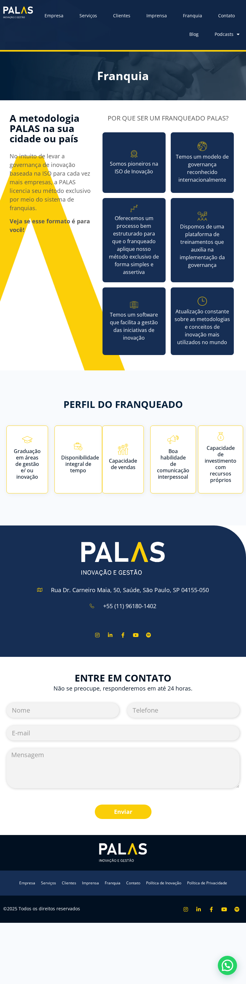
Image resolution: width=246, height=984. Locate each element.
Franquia (192, 15)
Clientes (121, 15)
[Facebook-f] (122, 635)
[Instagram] (97, 635)
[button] (227, 965)
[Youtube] (136, 635)
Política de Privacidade (207, 883)
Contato (226, 15)
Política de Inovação (163, 883)
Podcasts (224, 34)
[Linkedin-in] (110, 635)
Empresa (54, 15)
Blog (194, 34)
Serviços (88, 15)
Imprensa (156, 15)
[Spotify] (148, 635)
